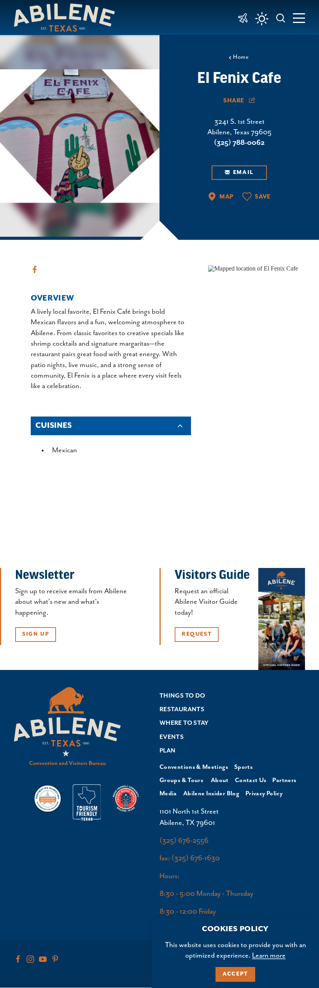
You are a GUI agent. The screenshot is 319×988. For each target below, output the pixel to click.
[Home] (67, 17)
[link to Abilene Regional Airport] (243, 17)
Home (241, 57)
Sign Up (35, 634)
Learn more (269, 955)
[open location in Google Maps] (253, 267)
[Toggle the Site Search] (281, 17)
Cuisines (53, 425)
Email (243, 172)
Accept (235, 974)
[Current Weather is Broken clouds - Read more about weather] (261, 18)
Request (197, 634)
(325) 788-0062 (239, 143)
